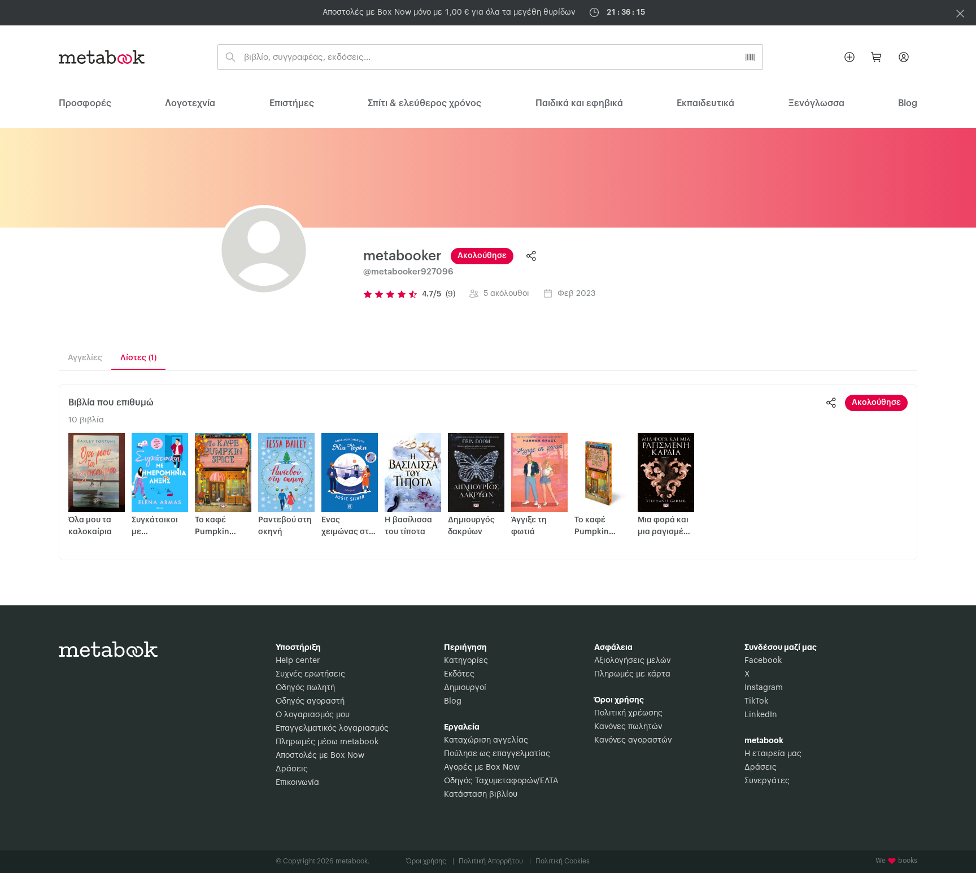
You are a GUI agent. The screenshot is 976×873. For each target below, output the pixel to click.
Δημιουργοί (465, 688)
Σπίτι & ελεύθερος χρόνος (424, 103)
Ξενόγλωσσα (816, 103)
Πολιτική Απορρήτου (495, 861)
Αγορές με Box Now (482, 767)
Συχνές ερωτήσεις (310, 674)
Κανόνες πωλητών (628, 727)
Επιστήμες (291, 103)
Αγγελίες (85, 358)
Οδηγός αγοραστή (310, 701)
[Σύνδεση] (903, 57)
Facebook (763, 661)
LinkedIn (760, 715)
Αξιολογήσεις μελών (632, 661)
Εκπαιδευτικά (705, 103)
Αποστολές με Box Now (320, 755)
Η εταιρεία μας (772, 754)
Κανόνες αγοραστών (633, 740)
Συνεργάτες (767, 781)
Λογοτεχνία (190, 103)
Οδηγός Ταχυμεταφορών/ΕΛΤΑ (501, 781)
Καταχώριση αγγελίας (486, 740)
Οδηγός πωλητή (305, 688)
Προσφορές (85, 103)
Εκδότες (459, 674)
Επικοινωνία (297, 783)
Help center (298, 661)
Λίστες (138, 358)
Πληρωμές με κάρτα (632, 674)
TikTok (756, 701)
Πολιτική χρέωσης (628, 713)
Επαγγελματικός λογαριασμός (332, 728)
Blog (452, 701)
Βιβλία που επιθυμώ (111, 402)
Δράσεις (292, 769)
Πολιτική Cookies (562, 861)
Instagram (763, 688)
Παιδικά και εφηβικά (579, 103)
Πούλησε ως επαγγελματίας (497, 754)
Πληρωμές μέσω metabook (327, 742)
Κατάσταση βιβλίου (480, 794)
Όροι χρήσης (430, 861)
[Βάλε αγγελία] (849, 57)
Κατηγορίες (466, 661)
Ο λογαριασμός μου (313, 715)
